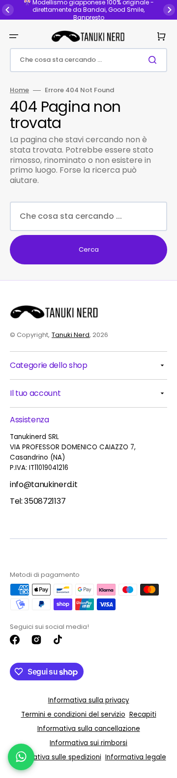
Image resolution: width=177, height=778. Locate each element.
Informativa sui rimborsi (88, 743)
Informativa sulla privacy (88, 700)
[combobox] (88, 60)
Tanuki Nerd (70, 334)
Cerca (89, 249)
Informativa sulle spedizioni (56, 757)
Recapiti (142, 714)
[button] (14, 36)
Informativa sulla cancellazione (88, 728)
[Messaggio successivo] (169, 10)
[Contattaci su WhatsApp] (21, 757)
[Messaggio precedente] (8, 10)
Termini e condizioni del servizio (73, 714)
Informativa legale (135, 757)
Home (19, 90)
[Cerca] (154, 60)
